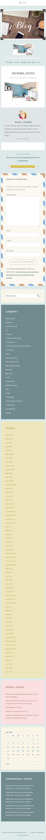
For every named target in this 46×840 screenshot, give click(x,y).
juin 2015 (9, 614)
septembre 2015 (11, 603)
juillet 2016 (9, 569)
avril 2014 (9, 668)
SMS (7, 389)
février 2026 (10, 439)
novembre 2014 (11, 641)
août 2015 (9, 607)
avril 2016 (9, 580)
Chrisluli (33, 77)
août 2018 (9, 488)
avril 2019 (9, 477)
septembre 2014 (11, 649)
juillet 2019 (9, 473)
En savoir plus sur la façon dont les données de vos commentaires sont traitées (22, 275)
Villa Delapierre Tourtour (14, 707)
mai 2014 (9, 664)
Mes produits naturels (13, 365)
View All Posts (23, 139)
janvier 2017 (10, 550)
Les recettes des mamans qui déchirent (18, 346)
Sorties (8, 393)
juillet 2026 (9, 435)
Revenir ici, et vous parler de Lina (16, 711)
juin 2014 (9, 660)
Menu (24, 3)
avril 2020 (9, 458)
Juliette (8, 799)
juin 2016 (9, 572)
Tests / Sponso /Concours (14, 401)
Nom (8, 230)
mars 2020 (9, 462)
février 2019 (10, 481)
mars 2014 (9, 672)
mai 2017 (9, 538)
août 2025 (9, 443)
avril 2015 (9, 622)
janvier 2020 (10, 466)
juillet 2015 (9, 611)
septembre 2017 (11, 523)
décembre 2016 (11, 553)
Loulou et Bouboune (23, 58)
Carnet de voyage (11, 326)
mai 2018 (9, 500)
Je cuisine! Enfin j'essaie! (13, 338)
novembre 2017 (11, 515)
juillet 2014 (9, 656)
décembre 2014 (11, 637)
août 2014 (9, 653)
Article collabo (10, 318)
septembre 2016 (11, 565)
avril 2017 (9, 542)
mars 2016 (9, 584)
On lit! (8, 377)
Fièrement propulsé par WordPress (14, 832)
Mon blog (9, 369)
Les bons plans (10, 342)
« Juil (7, 764)
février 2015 (10, 630)
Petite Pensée (10, 381)
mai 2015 (9, 618)
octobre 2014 (10, 645)
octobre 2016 (10, 561)
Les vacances (10, 350)
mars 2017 (9, 546)
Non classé (9, 373)
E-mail (9, 240)
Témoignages (10, 397)
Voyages (8, 413)
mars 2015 (9, 626)
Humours (9, 334)
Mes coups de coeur (12, 362)
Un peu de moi (10, 405)
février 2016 (10, 588)
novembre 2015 (11, 595)
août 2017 (9, 527)
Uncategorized (10, 409)
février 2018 (10, 504)
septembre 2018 (11, 485)
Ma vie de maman (11, 358)
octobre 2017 (10, 519)
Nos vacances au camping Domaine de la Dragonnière (23, 157)
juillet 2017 (9, 530)
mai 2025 (9, 446)
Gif (6, 330)
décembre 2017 (11, 511)
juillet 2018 (9, 492)
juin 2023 (9, 450)
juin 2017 (9, 534)
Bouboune (9, 322)
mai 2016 (9, 576)
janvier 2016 (10, 591)
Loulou (8, 354)
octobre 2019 (10, 469)
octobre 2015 (10, 599)
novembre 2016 (11, 557)
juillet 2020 (9, 454)
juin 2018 (9, 496)
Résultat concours (12, 385)
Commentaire (11, 195)
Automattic (24, 835)
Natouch (8, 812)
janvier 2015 (10, 634)
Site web (9, 250)
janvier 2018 (10, 508)
